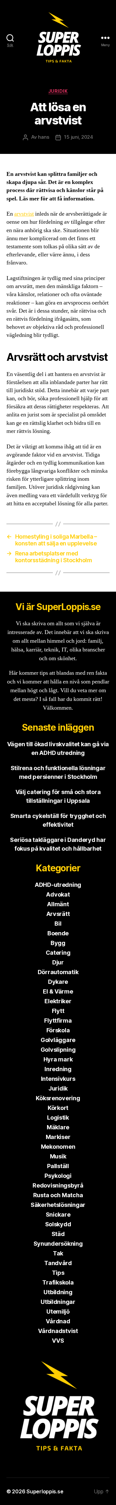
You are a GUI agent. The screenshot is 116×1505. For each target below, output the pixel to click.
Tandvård (58, 1263)
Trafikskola (57, 1282)
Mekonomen (58, 1146)
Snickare (58, 1214)
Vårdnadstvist (58, 1331)
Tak (58, 1253)
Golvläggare (58, 1040)
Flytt (58, 1010)
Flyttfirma (58, 1020)
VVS (58, 1340)
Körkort (58, 1107)
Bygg (58, 943)
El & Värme (58, 991)
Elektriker (57, 1001)
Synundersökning (58, 1243)
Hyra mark (58, 1059)
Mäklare (58, 1127)
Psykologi (58, 1175)
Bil (57, 923)
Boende (58, 933)
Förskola (58, 1030)
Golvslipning (58, 1049)
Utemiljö (58, 1311)
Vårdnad (58, 1321)
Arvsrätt (58, 913)
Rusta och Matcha (58, 1195)
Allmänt (58, 904)
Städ (58, 1234)
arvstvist (24, 214)
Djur (58, 962)
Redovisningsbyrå (58, 1185)
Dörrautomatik (58, 972)
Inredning (58, 1069)
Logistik (58, 1117)
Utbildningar (58, 1301)
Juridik (58, 91)
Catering (58, 952)
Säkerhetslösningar (58, 1204)
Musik (58, 1156)
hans (43, 137)
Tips (58, 1272)
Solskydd (58, 1224)
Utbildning (58, 1292)
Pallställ (58, 1166)
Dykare (58, 981)
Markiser (58, 1137)
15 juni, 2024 (78, 137)
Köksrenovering (58, 1098)
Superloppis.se (44, 1491)
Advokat (58, 894)
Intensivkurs (58, 1078)
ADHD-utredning (58, 884)
